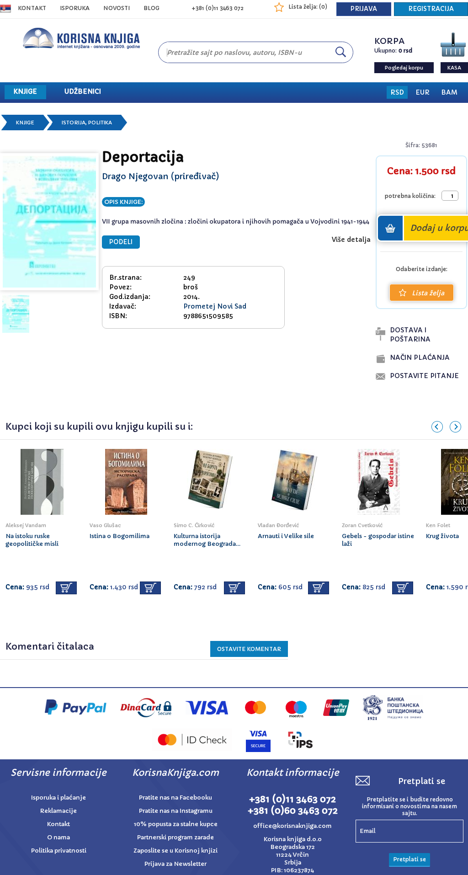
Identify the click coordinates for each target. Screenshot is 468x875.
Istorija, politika (87, 122)
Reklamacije (58, 811)
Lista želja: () (307, 6)
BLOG (152, 8)
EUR (422, 92)
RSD (397, 92)
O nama (58, 837)
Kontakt (32, 8)
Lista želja (428, 293)
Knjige (25, 122)
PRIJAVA (364, 9)
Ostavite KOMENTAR (249, 649)
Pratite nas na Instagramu (176, 811)
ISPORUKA (75, 8)
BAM (449, 92)
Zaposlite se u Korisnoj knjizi (175, 850)
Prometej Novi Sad (214, 306)
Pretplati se (409, 859)
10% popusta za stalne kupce (176, 824)
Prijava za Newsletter (175, 864)
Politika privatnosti (58, 850)
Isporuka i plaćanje (58, 797)
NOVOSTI (116, 8)
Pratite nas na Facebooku (175, 797)
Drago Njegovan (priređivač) (160, 176)
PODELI (121, 242)
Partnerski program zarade (175, 837)
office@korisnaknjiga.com (292, 826)
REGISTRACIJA (431, 9)
